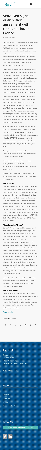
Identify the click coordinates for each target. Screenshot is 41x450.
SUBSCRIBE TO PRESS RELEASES (20, 427)
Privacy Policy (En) (10, 358)
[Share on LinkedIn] (20, 325)
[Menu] (35, 4)
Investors (6, 398)
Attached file (8, 312)
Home (5, 391)
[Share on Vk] (25, 325)
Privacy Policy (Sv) (10, 360)
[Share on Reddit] (30, 325)
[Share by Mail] (35, 325)
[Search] (30, 4)
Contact (6, 355)
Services (6, 395)
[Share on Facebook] (5, 325)
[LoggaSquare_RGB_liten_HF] (17, 4)
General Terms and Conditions (15, 363)
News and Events (9, 406)
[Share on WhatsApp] (15, 325)
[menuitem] (30, 4)
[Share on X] (10, 325)
